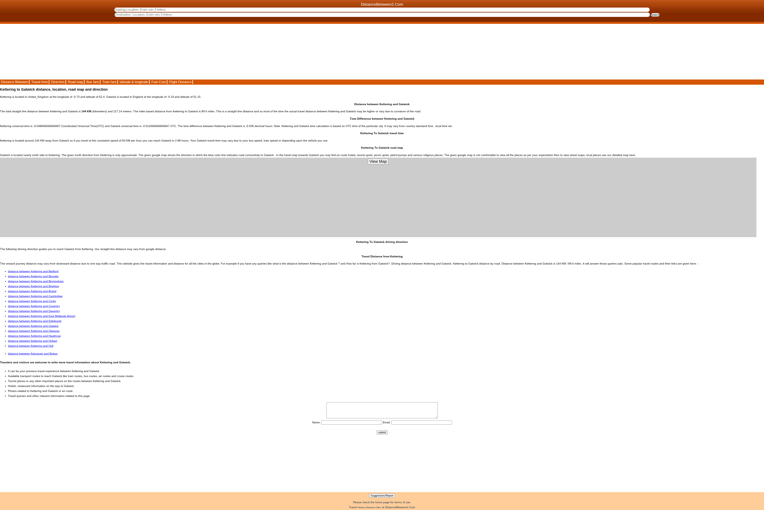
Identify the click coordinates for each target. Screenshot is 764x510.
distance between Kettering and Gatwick (33, 326)
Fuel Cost (158, 82)
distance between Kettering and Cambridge (35, 296)
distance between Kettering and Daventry (34, 311)
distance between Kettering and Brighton (33, 286)
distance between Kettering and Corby (32, 301)
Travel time (39, 82)
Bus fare (92, 82)
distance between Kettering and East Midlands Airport (41, 316)
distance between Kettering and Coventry (34, 306)
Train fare (109, 82)
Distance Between (14, 82)
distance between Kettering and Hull (30, 345)
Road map (75, 82)
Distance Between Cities (369, 507)
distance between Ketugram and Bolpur (33, 353)
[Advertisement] (119, 52)
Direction (57, 82)
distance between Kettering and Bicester (33, 276)
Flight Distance (180, 82)
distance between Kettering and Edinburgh (34, 321)
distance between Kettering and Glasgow (33, 331)
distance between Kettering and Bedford (33, 271)
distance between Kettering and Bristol (32, 291)
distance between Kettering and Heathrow (34, 335)
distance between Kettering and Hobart (32, 340)
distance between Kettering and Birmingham (36, 281)
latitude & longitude (134, 82)
